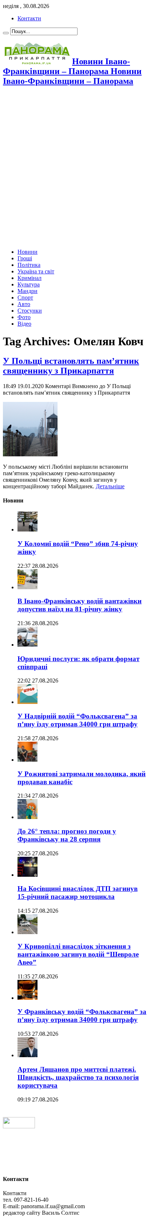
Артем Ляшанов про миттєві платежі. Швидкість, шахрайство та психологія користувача (78, 1077)
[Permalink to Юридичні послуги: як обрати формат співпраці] (27, 644)
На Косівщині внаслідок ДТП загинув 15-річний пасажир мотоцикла (77, 892)
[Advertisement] (75, 168)
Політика (28, 265)
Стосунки (29, 310)
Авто (23, 304)
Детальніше (110, 486)
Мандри (27, 291)
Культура (28, 284)
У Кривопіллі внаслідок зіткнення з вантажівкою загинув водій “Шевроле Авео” (78, 954)
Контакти (29, 18)
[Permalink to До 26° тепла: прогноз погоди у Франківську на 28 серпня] (27, 817)
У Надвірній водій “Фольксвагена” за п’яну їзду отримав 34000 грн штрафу (77, 720)
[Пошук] (6, 33)
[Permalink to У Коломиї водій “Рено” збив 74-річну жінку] (27, 529)
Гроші (24, 258)
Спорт (25, 297)
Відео (24, 324)
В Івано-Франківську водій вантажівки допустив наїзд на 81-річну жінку (79, 605)
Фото (24, 317)
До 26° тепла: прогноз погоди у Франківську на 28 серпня (66, 835)
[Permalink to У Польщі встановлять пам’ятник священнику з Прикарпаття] (30, 454)
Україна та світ (35, 271)
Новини (27, 252)
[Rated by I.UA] (19, 1126)
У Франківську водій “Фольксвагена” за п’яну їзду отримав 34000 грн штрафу (81, 1015)
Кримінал (29, 278)
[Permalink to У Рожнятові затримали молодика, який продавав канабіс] (27, 760)
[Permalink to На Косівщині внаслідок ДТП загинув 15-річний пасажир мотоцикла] (27, 875)
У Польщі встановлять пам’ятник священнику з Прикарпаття (71, 365)
